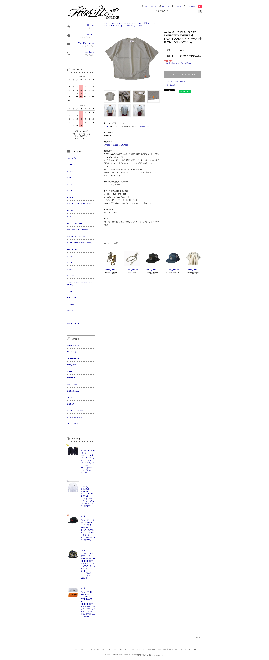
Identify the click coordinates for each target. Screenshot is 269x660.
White (107, 144)
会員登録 (178, 6)
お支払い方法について (132, 649)
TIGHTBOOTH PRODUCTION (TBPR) (125, 23)
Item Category (116, 25)
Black (115, 144)
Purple (124, 144)
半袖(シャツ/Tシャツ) (152, 23)
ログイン (165, 6)
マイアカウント (150, 6)
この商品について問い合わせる (183, 74)
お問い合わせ (99, 649)
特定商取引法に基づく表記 (173, 649)
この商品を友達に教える (176, 81)
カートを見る (193, 6)
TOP (105, 23)
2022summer (145, 126)
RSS (186, 649)
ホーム (75, 649)
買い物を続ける (172, 85)
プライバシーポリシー (114, 649)
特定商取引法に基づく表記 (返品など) (178, 63)
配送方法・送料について (152, 649)
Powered (134, 654)
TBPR (106, 126)
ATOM (193, 649)
